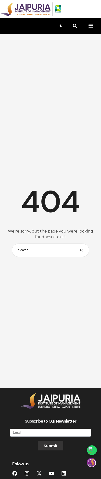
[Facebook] (14, 473)
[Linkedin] (63, 473)
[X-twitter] (39, 473)
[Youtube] (51, 473)
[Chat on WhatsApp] (92, 450)
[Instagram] (27, 473)
